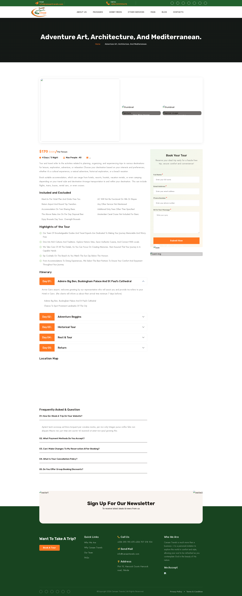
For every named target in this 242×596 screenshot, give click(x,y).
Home (97, 44)
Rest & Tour (57, 337)
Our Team (88, 552)
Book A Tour (49, 548)
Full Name (158, 175)
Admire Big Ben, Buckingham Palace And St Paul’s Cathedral (87, 281)
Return (54, 347)
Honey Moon (115, 12)
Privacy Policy (176, 591)
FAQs (153, 12)
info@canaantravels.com (51, 4)
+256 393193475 (119, 4)
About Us (82, 12)
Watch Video (182, 114)
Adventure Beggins (61, 316)
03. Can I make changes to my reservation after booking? (69, 448)
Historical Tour (59, 327)
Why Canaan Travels (93, 547)
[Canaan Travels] (39, 12)
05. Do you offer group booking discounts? (61, 469)
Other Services (136, 12)
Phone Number (160, 198)
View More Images (141, 114)
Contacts (178, 12)
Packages (98, 12)
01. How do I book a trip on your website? (60, 416)
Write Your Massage (162, 210)
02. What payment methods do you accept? (62, 438)
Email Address (160, 186)
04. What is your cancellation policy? (58, 459)
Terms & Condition (194, 591)
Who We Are (90, 542)
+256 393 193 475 (126, 541)
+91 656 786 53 (174, 250)
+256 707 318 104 (143, 541)
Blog (164, 12)
